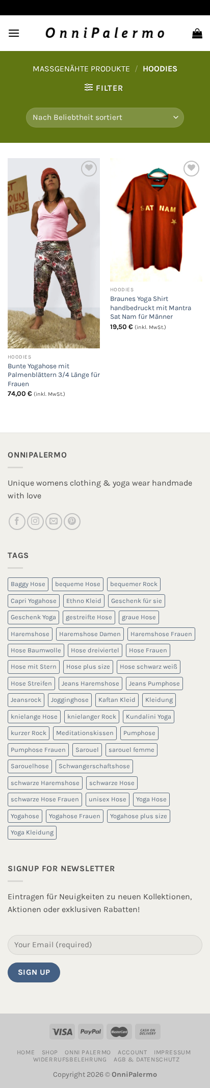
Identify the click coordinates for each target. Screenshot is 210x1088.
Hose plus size (88, 666)
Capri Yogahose (34, 600)
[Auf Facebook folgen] (17, 521)
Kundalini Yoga (148, 716)
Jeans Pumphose (154, 683)
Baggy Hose (28, 584)
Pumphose (139, 733)
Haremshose (30, 634)
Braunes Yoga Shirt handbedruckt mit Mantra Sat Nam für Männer (150, 307)
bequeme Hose (77, 584)
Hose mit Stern (34, 666)
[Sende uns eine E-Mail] (53, 521)
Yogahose (25, 816)
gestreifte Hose (89, 617)
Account (132, 1052)
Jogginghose (70, 699)
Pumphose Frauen (38, 749)
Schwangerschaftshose (94, 766)
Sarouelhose (30, 766)
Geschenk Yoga (33, 617)
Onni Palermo (88, 1052)
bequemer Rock (134, 584)
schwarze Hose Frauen (45, 799)
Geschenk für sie (136, 600)
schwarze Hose (112, 783)
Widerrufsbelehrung (70, 1059)
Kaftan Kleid (117, 699)
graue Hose (139, 617)
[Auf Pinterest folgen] (72, 521)
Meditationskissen (85, 733)
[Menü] (14, 32)
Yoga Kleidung (32, 832)
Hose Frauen (148, 650)
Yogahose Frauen (74, 816)
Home (26, 1052)
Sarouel (87, 749)
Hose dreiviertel (95, 650)
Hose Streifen (31, 683)
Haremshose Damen (90, 634)
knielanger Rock (91, 716)
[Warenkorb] (197, 33)
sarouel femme (131, 749)
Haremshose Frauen (161, 634)
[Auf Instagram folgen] (35, 521)
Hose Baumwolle (36, 650)
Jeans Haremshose (90, 683)
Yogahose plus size (138, 816)
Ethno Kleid (83, 600)
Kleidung (159, 699)
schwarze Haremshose (45, 783)
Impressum (172, 1052)
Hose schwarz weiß (148, 666)
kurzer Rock (28, 733)
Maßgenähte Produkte (81, 68)
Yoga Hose (151, 799)
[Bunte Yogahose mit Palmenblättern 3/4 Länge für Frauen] (54, 253)
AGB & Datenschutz (146, 1059)
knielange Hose (34, 716)
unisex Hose (107, 799)
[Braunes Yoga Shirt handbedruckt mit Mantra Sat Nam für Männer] (156, 220)
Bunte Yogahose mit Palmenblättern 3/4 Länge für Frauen (54, 375)
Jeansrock (26, 699)
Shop (50, 1052)
